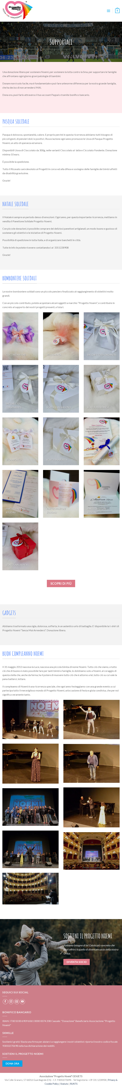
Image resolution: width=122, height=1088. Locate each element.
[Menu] (108, 11)
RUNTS (74, 1083)
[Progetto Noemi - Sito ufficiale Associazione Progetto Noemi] (18, 10)
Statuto (64, 1083)
